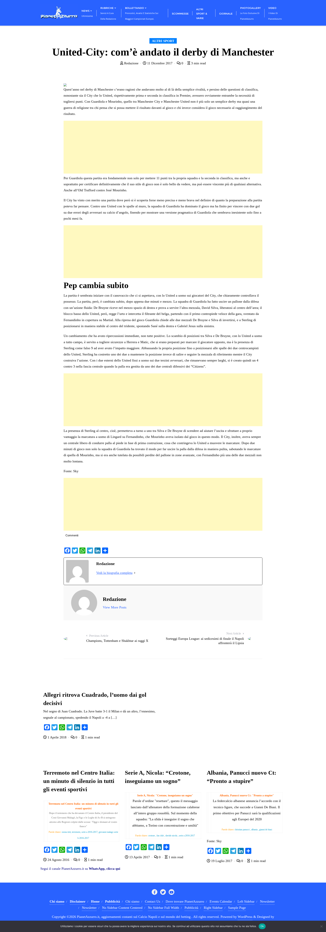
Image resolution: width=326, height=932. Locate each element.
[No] (321, 926)
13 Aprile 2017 (139, 857)
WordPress (245, 917)
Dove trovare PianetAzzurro (185, 901)
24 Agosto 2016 (58, 860)
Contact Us (152, 901)
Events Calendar (221, 901)
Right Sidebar (213, 908)
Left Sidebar (246, 901)
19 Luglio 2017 (221, 861)
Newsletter (267, 901)
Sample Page (237, 908)
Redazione (131, 63)
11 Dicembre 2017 (159, 63)
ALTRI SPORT (163, 41)
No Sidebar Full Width (163, 908)
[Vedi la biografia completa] (134, 573)
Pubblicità (191, 908)
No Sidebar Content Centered (122, 908)
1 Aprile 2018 (57, 737)
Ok (262, 926)
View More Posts (114, 607)
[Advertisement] (163, 147)
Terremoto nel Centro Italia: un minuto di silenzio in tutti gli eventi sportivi (79, 781)
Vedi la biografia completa (114, 573)
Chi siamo (132, 901)
